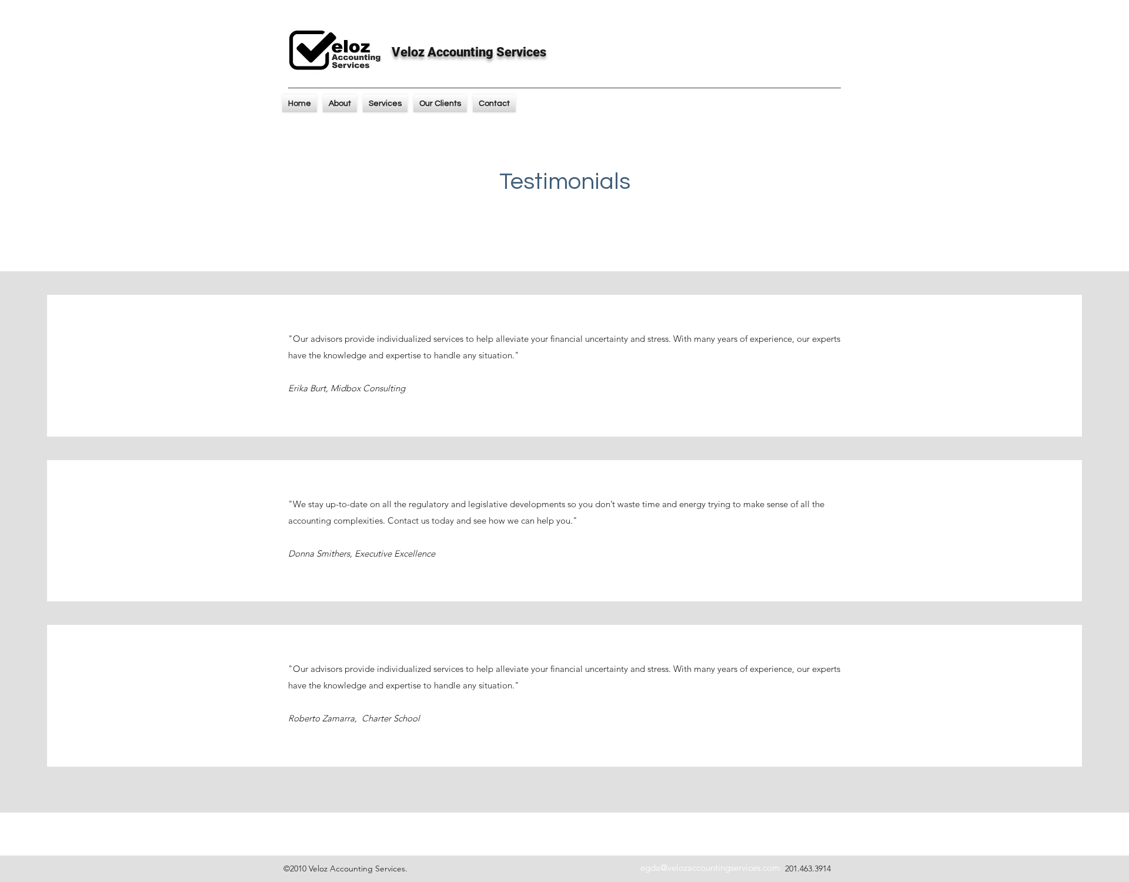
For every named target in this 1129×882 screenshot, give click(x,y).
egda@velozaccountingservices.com (710, 867)
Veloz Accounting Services (469, 52)
